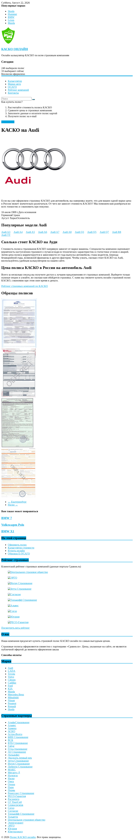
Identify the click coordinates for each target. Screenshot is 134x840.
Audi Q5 (91, 232)
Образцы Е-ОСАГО (19, 553)
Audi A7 (54, 232)
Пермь (11, 790)
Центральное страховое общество (26, 819)
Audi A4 (18, 232)
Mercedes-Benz (16, 694)
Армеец (12, 728)
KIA (10, 688)
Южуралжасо (15, 831)
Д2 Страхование (17, 752)
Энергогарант (15, 822)
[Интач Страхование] (20, 583)
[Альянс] (13, 605)
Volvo (11, 676)
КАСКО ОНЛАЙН (14, 49)
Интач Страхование (19, 763)
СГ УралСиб (15, 802)
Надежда (13, 775)
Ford (10, 685)
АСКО (11, 731)
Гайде (11, 746)
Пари (11, 787)
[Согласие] (14, 594)
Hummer (12, 14)
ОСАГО (12, 87)
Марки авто (14, 84)
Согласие (13, 811)
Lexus (11, 20)
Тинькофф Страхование (21, 813)
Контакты (13, 92)
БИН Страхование (18, 737)
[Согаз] (12, 611)
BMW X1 (7, 531)
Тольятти (13, 816)
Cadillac (12, 682)
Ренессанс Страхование (21, 793)
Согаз (11, 808)
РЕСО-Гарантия (17, 796)
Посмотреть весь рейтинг (15, 627)
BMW (11, 17)
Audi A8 (67, 232)
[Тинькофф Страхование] (22, 600)
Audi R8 (116, 232)
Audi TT (5, 235)
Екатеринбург (17, 501)
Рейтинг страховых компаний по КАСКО (24, 286)
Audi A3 (5, 232)
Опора (11, 784)
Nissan (11, 700)
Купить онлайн (16, 550)
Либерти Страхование (20, 766)
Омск (11, 781)
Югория (12, 828)
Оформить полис (17, 544)
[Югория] (13, 616)
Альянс (12, 725)
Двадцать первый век (20, 757)
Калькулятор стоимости (21, 547)
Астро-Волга (15, 734)
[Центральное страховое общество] (28, 572)
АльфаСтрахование (18, 722)
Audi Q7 (104, 232)
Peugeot (12, 703)
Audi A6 (42, 232)
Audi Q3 (79, 232)
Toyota (11, 673)
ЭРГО (11, 825)
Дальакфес (14, 754)
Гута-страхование (17, 749)
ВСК (10, 740)
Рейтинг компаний (18, 90)
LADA (11, 671)
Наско (13, 504)
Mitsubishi (13, 697)
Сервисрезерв (15, 805)
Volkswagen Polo (12, 524)
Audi (10, 668)
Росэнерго (13, 799)
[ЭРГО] (12, 577)
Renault (12, 706)
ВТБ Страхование (18, 743)
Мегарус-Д (14, 772)
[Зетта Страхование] (19, 588)
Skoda (11, 11)
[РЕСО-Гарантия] (18, 622)
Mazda (11, 23)
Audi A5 (30, 232)
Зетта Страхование (18, 760)
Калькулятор (15, 81)
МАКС (12, 769)
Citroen (12, 679)
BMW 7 (6, 518)
